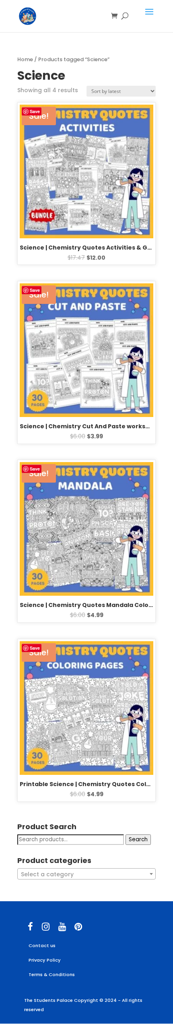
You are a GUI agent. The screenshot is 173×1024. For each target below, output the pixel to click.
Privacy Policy (45, 960)
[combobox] (86, 873)
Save (35, 111)
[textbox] (86, 874)
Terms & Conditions (52, 974)
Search (138, 839)
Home (25, 59)
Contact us (42, 945)
